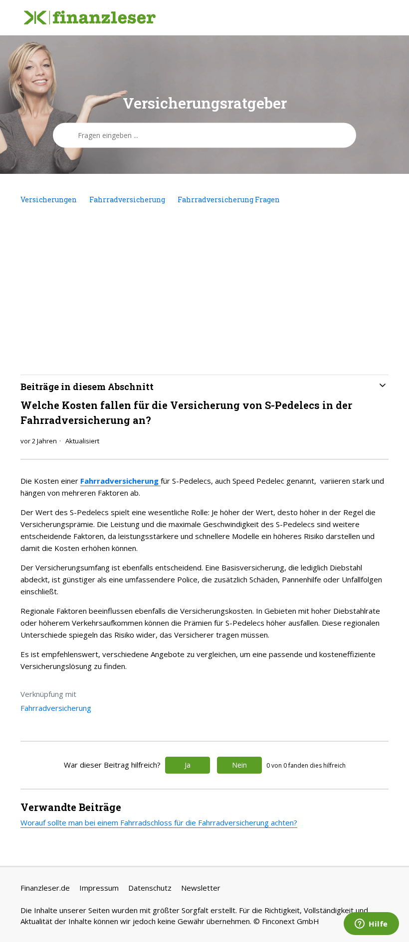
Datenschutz (150, 888)
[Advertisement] (204, 290)
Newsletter (200, 888)
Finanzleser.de (45, 888)
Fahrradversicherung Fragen (229, 199)
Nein (239, 765)
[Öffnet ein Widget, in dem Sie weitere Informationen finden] (371, 924)
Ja (188, 765)
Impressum (99, 888)
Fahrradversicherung (127, 199)
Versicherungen (48, 199)
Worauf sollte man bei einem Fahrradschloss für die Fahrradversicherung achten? (158, 822)
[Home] (89, 18)
